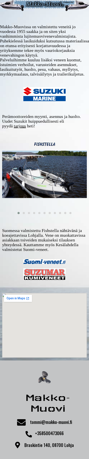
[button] (18, 213)
